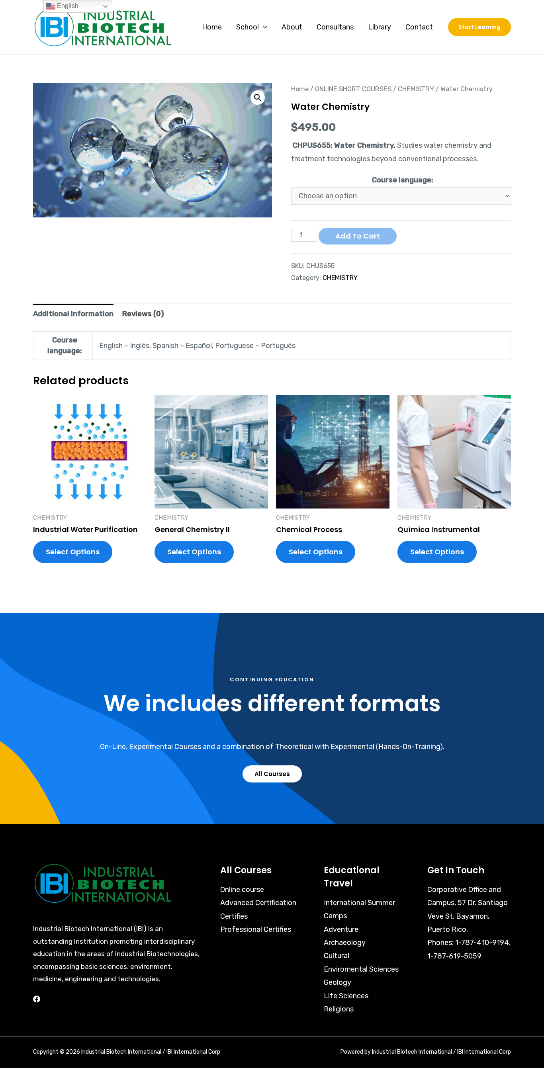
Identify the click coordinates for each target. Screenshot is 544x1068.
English (66, 5)
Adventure (341, 929)
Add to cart (357, 236)
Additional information (73, 313)
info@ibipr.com (452, 969)
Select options (73, 552)
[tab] (73, 314)
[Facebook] (36, 999)
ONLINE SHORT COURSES (353, 89)
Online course (242, 889)
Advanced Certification (258, 902)
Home (212, 27)
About (292, 27)
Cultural (336, 955)
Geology (337, 982)
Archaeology (345, 942)
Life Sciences (346, 996)
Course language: (402, 180)
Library (379, 27)
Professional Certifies (255, 929)
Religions (339, 1009)
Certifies (234, 916)
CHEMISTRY (416, 89)
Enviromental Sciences (361, 969)
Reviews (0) (143, 313)
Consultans (335, 27)
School (247, 27)
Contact (419, 27)
